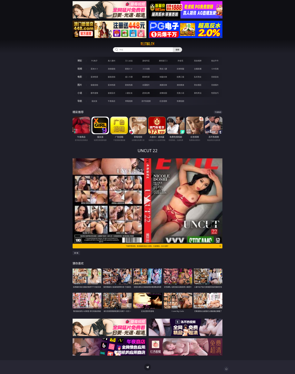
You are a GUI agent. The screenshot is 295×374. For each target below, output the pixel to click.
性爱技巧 (215, 93)
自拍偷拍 (111, 69)
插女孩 (94, 101)
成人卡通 (129, 77)
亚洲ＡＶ (94, 69)
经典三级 (180, 77)
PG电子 (94, 60)
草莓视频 (129, 101)
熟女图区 (197, 85)
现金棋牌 (197, 60)
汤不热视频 (146, 101)
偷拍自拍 (111, 77)
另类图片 (215, 85)
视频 (79, 68)
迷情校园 (163, 93)
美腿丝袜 (163, 85)
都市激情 (94, 93)
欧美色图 (129, 85)
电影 (79, 76)
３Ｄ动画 (146, 69)
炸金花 (180, 60)
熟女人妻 (163, 69)
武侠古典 (146, 93)
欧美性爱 (146, 77)
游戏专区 (146, 60)
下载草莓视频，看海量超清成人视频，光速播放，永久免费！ (147, 246)
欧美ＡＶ (129, 69)
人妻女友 (129, 93)
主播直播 (197, 69)
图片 (79, 84)
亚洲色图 (111, 85)
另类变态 (215, 77)
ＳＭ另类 (215, 69)
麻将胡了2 (163, 60)
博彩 (79, 60)
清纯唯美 (180, 85)
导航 (79, 101)
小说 (79, 93)
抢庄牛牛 (215, 60)
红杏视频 (163, 101)
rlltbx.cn (147, 43)
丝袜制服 (180, 69)
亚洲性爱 (94, 77)
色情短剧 (180, 101)
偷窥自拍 (94, 85)
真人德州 (111, 60)
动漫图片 (146, 85)
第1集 (76, 253)
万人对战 (129, 60)
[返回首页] (226, 369)
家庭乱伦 (111, 93)
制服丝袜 (163, 77)
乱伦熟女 (197, 77)
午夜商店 (111, 101)
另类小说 (180, 93)
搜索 (177, 49)
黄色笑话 (197, 93)
